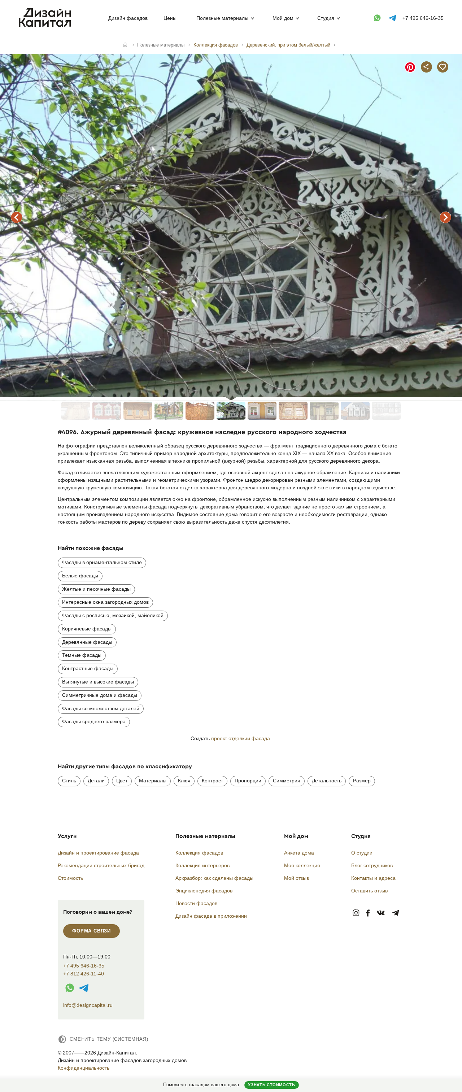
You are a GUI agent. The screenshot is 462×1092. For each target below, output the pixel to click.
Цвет (121, 780)
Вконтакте (381, 913)
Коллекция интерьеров (202, 865)
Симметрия (286, 780)
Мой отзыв (296, 878)
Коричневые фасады (87, 629)
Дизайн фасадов (128, 18)
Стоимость (70, 878)
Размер (362, 780)
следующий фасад (445, 217)
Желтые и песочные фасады (96, 589)
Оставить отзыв (369, 891)
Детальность (326, 780)
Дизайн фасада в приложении (211, 916)
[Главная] (125, 45)
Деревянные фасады (87, 642)
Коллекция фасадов (199, 853)
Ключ (184, 780)
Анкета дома (299, 853)
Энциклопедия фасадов (203, 891)
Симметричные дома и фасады (99, 695)
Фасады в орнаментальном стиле (102, 562)
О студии (361, 853)
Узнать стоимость (271, 1085)
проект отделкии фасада (240, 738)
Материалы (152, 780)
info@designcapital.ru (88, 1005)
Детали (96, 780)
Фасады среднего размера (94, 721)
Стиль (69, 780)
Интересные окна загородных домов (105, 602)
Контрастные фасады (87, 668)
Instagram (356, 913)
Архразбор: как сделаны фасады (214, 878)
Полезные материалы (222, 18)
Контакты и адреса (373, 878)
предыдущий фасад (16, 217)
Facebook (368, 913)
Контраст (212, 780)
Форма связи (91, 931)
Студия (325, 18)
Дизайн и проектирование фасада (98, 853)
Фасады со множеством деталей (100, 708)
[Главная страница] (46, 26)
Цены (170, 18)
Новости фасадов (196, 903)
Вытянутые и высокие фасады (98, 682)
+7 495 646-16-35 (423, 18)
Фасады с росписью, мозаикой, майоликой (113, 615)
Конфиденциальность (83, 1068)
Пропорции (248, 780)
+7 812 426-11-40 (83, 974)
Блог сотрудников (372, 865)
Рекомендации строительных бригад (101, 865)
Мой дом (283, 18)
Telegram (396, 913)
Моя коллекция (302, 865)
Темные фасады (81, 655)
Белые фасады (80, 575)
